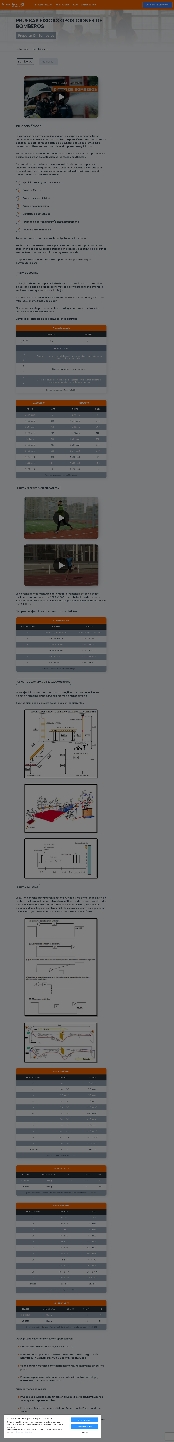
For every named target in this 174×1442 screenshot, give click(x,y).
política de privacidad (24, 1432)
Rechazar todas (85, 1426)
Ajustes (85, 1432)
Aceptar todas (84, 1420)
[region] (52, 1426)
